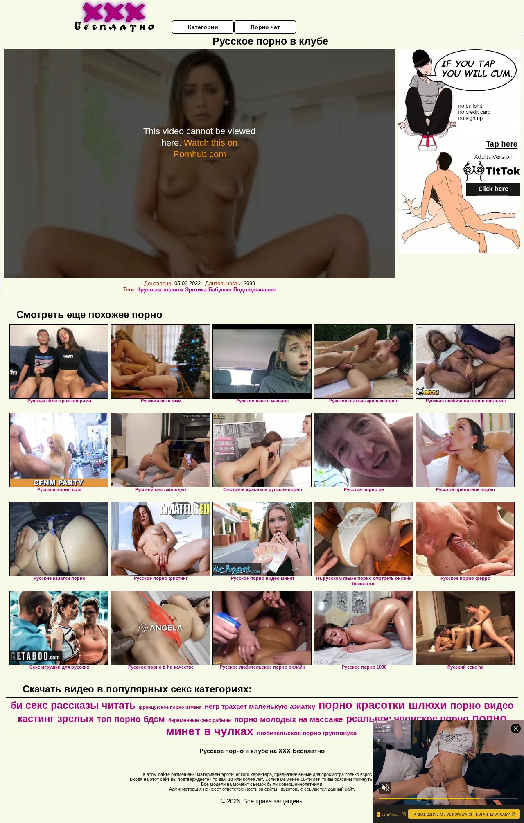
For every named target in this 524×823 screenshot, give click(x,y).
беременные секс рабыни (199, 720)
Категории (203, 27)
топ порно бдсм (131, 719)
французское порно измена (170, 707)
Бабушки (220, 289)
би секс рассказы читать (73, 705)
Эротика (196, 289)
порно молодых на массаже (288, 719)
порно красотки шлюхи (382, 705)
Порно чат (265, 27)
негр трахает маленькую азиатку (260, 706)
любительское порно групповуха (307, 733)
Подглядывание (254, 289)
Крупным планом (160, 289)
